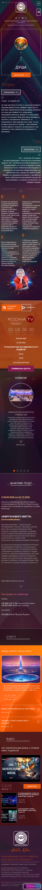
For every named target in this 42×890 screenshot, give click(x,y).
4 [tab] (24, 471)
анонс (21, 354)
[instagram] (26, 18)
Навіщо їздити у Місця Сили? (16, 651)
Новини (21, 377)
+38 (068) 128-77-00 (9, 603)
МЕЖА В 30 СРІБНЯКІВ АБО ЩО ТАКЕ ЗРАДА (18, 709)
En (6, 2)
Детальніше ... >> (11, 92)
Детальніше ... (8, 699)
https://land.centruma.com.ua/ (12, 581)
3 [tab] (21, 471)
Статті (11, 636)
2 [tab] (17, 471)
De (12, 2)
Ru (9, 2)
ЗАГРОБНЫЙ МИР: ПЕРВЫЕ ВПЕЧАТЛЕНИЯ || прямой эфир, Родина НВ (27, 810)
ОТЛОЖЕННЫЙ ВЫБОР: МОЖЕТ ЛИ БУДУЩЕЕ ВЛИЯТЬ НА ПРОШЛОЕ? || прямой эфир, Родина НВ (28, 795)
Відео (10, 738)
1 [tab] (14, 471)
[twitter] (16, 18)
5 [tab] (28, 471)
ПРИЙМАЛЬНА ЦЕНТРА (21, 369)
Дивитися (32, 786)
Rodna (21, 319)
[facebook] (19, 18)
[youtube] (23, 18)
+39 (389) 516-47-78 (9, 614)
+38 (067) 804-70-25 (9, 605)
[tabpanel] (21, 415)
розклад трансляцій (21, 362)
